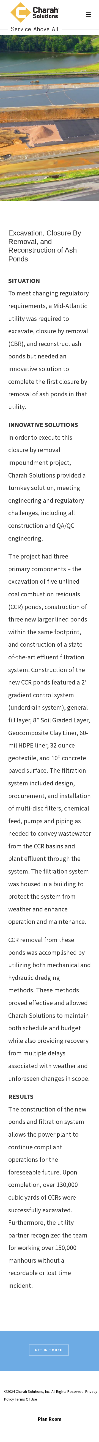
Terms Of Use (26, 1399)
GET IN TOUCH (49, 1350)
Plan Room (49, 1419)
